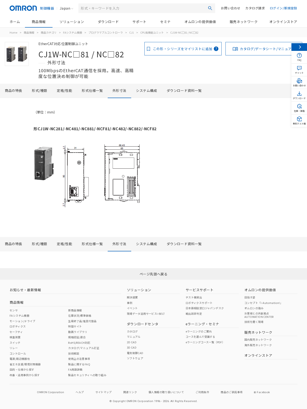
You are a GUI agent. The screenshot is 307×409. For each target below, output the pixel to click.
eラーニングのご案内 (199, 331)
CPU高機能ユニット (152, 32)
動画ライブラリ (77, 332)
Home (13, 32)
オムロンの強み (254, 308)
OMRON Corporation (50, 392)
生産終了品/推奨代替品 (82, 321)
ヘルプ (80, 392)
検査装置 (15, 337)
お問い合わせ (231, 8)
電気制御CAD (135, 353)
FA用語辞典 (75, 369)
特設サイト (75, 326)
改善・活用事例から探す (25, 375)
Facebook (263, 392)
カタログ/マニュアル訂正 (83, 348)
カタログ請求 (255, 8)
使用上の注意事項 (79, 359)
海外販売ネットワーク (258, 345)
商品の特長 (13, 90)
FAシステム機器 (72, 32)
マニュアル (134, 336)
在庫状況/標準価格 (79, 315)
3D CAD (131, 347)
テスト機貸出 (194, 297)
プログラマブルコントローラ (106, 32)
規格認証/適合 (77, 337)
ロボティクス (18, 326)
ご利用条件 (202, 392)
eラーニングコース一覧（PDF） (205, 342)
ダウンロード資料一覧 (184, 90)
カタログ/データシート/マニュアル (267, 48)
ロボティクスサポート (199, 303)
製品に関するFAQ (79, 364)
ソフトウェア (135, 358)
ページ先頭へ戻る (154, 274)
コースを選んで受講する (200, 336)
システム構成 (146, 90)
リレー (14, 348)
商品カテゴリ (49, 32)
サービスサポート (200, 289)
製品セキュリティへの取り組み (87, 375)
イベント (132, 308)
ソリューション (71, 21)
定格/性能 (64, 90)
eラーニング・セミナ (202, 323)
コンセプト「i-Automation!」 (263, 303)
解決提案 (132, 297)
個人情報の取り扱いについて (166, 392)
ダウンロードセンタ (142, 323)
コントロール (18, 353)
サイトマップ (103, 392)
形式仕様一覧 (92, 90)
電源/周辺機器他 (20, 359)
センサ (14, 310)
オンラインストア (283, 21)
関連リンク (130, 392)
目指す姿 (249, 297)
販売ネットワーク (244, 21)
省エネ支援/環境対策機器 (25, 364)
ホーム (15, 21)
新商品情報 (75, 310)
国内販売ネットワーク (258, 339)
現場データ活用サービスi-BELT (146, 313)
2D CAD (131, 342)
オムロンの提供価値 (200, 21)
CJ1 (131, 32)
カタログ (132, 331)
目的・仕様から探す (22, 369)
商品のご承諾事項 (231, 392)
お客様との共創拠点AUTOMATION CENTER (259, 315)
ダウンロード (108, 21)
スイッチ (15, 342)
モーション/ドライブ (22, 321)
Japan (65, 8)
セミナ (165, 21)
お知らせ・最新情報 (25, 289)
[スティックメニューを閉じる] (299, 47)
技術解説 (73, 353)
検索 (210, 8)
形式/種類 (39, 90)
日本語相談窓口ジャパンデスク (205, 308)
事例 (129, 303)
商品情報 (39, 21)
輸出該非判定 (194, 313)
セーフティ (16, 332)
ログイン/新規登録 (283, 8)
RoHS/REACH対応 (79, 342)
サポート (139, 21)
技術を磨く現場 (254, 322)
